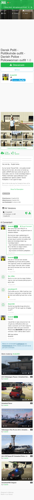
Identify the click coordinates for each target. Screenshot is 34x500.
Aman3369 (11, 304)
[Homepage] (11, 77)
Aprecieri (17, 153)
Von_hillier (11, 276)
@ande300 (19, 329)
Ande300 (13, 75)
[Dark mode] (28, 7)
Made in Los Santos (7, 494)
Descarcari (7, 153)
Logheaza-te (20, 344)
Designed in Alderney (7, 492)
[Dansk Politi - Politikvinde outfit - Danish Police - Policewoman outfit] (17, 121)
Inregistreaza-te (7, 346)
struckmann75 (12, 289)
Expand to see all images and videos (17, 148)
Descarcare (18, 64)
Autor (16, 226)
